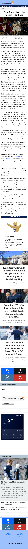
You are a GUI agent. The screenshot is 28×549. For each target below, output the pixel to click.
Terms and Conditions (8, 534)
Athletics (4, 8)
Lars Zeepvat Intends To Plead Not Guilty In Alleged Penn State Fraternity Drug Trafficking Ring (14, 273)
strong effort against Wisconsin (11, 157)
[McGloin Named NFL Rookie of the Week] (14, 480)
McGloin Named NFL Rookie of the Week (13, 483)
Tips (14, 6)
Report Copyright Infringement (20, 535)
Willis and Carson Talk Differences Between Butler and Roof (13, 508)
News (5, 6)
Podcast (10, 6)
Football (22, 6)
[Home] (8, 4)
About (17, 6)
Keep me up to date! (8, 403)
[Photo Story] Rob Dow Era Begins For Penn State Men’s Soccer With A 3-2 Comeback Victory (14, 348)
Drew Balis (6, 38)
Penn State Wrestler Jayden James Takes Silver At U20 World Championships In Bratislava (14, 310)
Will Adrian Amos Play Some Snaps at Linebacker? (13, 503)
